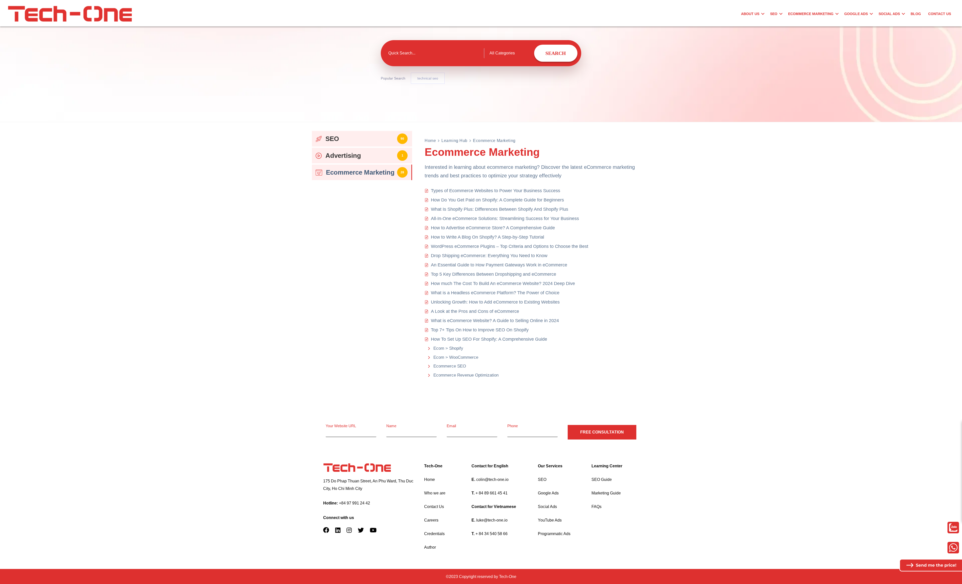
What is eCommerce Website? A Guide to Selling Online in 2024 (495, 320)
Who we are (434, 493)
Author (430, 547)
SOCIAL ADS (889, 14)
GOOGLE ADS (856, 14)
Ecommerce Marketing (810, 14)
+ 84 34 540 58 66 (491, 534)
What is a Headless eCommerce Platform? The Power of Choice (495, 292)
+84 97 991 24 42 (354, 503)
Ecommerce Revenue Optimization (466, 375)
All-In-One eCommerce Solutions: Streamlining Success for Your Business (505, 218)
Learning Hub (454, 140)
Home (430, 140)
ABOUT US (750, 14)
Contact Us (434, 506)
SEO (773, 14)
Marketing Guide (606, 493)
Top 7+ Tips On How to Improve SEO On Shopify (480, 329)
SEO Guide (601, 479)
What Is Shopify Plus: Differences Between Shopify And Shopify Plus (499, 209)
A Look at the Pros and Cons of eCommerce (475, 311)
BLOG (916, 14)
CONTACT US (939, 14)
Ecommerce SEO (449, 366)
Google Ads (548, 493)
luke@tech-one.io (492, 520)
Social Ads (547, 506)
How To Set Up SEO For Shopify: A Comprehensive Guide (489, 339)
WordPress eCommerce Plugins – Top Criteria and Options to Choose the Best (509, 246)
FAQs (596, 506)
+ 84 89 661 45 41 (491, 493)
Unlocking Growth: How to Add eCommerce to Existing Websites (495, 302)
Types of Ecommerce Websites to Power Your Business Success (495, 190)
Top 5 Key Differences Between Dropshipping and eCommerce (493, 274)
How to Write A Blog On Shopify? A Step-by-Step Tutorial (487, 237)
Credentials (434, 534)
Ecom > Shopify (448, 348)
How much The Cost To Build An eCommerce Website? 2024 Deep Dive (503, 283)
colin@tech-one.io (492, 479)
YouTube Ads (550, 520)
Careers (431, 520)
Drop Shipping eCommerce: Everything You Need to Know (489, 255)
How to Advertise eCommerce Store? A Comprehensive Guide (493, 227)
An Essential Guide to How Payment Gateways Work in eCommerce (499, 264)
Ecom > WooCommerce (455, 357)
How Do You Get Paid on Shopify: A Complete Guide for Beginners (497, 199)
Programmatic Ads (554, 534)
